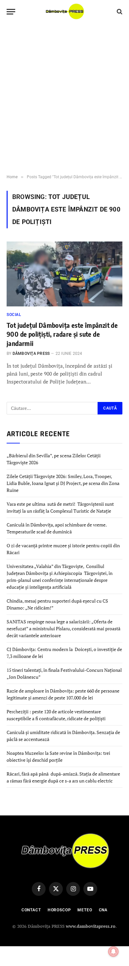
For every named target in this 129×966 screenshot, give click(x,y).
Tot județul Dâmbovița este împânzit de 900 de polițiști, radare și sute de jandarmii (62, 334)
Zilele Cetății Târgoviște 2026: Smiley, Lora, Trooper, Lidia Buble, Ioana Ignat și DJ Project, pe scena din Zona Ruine (63, 483)
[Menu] (11, 11)
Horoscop (59, 910)
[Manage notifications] (113, 951)
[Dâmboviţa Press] (64, 11)
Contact (31, 910)
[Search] (118, 11)
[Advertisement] (64, 99)
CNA (103, 910)
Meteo (84, 910)
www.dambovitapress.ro (90, 926)
